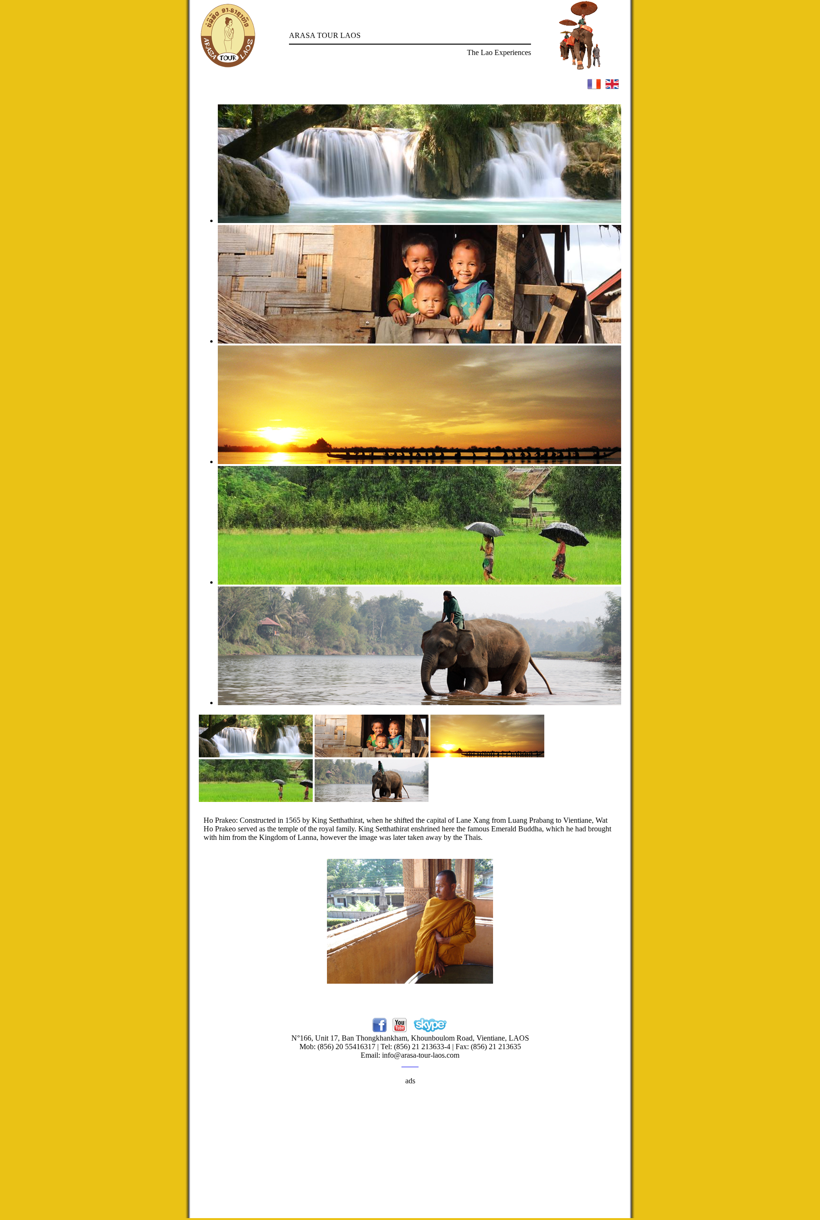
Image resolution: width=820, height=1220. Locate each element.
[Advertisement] (410, 1151)
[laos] (256, 755)
